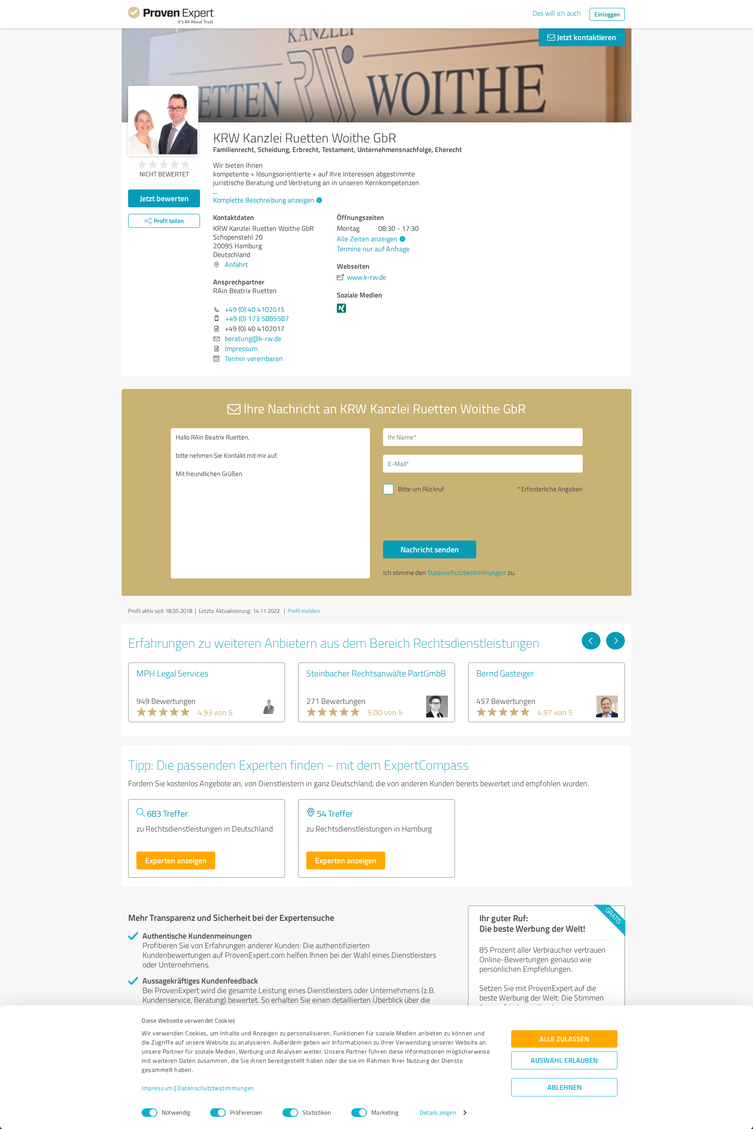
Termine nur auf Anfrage (373, 249)
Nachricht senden (429, 549)
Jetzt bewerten (164, 198)
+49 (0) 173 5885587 (257, 318)
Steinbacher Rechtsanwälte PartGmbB (376, 673)
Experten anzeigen (176, 860)
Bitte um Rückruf (421, 489)
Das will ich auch (557, 13)
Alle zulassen (564, 1039)
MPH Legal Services (172, 673)
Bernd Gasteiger (505, 673)
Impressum (157, 1088)
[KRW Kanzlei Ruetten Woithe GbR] (163, 121)
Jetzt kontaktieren (585, 37)
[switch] (218, 1112)
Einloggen (607, 14)
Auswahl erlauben (564, 1060)
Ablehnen (564, 1087)
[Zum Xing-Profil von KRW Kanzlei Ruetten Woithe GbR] (343, 312)
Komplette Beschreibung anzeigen (263, 200)
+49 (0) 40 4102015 (255, 309)
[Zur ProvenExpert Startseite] (171, 17)
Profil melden (304, 611)
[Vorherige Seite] (591, 640)
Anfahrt (236, 264)
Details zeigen (438, 1113)
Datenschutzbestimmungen (215, 1088)
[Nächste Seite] (615, 640)
